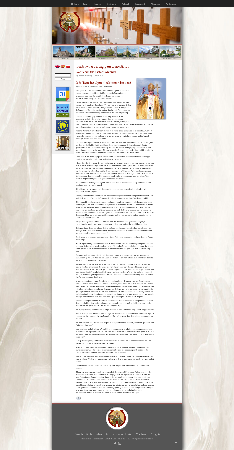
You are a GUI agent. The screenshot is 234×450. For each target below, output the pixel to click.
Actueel (125, 4)
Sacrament (140, 4)
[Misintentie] (63, 143)
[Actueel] (63, 94)
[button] (62, 25)
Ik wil (86, 4)
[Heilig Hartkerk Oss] (85, 51)
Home (76, 4)
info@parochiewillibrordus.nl (143, 439)
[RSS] (120, 444)
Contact (172, 4)
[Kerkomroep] (63, 126)
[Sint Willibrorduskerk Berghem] (106, 51)
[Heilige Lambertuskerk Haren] (149, 51)
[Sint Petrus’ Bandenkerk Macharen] (170, 51)
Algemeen (156, 4)
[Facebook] (115, 444)
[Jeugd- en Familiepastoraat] (63, 110)
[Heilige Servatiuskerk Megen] (127, 51)
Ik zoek (97, 4)
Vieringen (111, 4)
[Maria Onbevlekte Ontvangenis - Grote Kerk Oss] (63, 51)
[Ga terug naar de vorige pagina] (78, 398)
